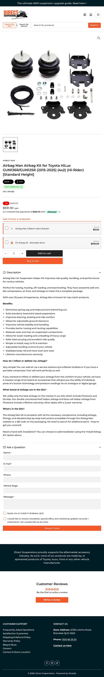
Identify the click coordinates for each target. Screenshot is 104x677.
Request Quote (52, 528)
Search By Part (9, 25)
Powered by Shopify (66, 673)
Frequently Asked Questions (18, 630)
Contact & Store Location (16, 652)
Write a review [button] (52, 600)
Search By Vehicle (24, 25)
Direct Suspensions (44, 673)
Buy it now (33, 261)
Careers (7, 648)
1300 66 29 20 (69, 639)
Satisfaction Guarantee (15, 633)
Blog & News (10, 644)
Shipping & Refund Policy (17, 637)
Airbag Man (9, 160)
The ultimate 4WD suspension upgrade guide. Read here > (52, 3)
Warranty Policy (11, 641)
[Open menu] (98, 15)
